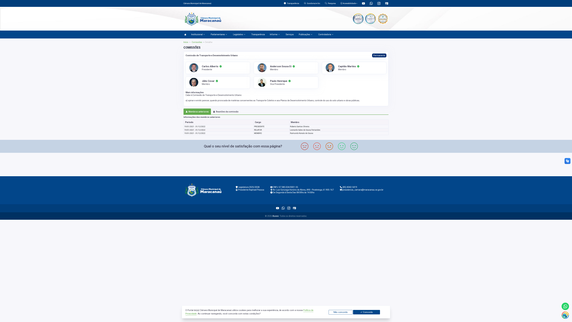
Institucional (197, 34)
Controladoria (324, 34)
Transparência (258, 34)
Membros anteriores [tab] (198, 111)
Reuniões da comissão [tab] (227, 111)
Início (186, 42)
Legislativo (238, 34)
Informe (274, 34)
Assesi (275, 216)
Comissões (196, 42)
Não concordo (341, 312)
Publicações (304, 34)
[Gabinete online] (386, 4)
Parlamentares (218, 34)
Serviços (290, 34)
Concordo (367, 312)
